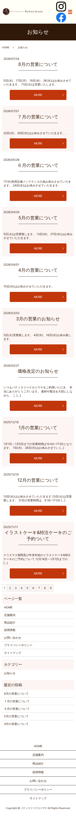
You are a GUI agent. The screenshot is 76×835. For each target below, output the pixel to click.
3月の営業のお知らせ (38, 318)
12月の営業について (38, 480)
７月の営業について (38, 116)
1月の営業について (38, 427)
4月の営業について (38, 270)
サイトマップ (12, 652)
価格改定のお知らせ (38, 371)
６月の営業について (38, 165)
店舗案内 (9, 615)
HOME (5, 47)
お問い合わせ (12, 637)
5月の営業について (38, 217)
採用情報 (9, 630)
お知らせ (9, 673)
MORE (38, 95)
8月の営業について (38, 64)
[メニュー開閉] (70, 12)
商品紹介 (9, 622)
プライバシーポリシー (18, 645)
